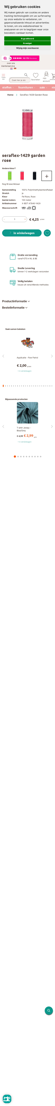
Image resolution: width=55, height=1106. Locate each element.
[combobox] (20, 80)
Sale (42, 87)
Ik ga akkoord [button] (27, 38)
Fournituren (25, 87)
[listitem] (8, 87)
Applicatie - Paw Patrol (27, 357)
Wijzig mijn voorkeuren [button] (27, 48)
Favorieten (35, 79)
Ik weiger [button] (27, 43)
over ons (11, 63)
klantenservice (8, 66)
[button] (49, 1010)
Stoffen (7, 87)
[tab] (16, 301)
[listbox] (27, 176)
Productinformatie (14, 301)
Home (10, 94)
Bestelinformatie (13, 307)
